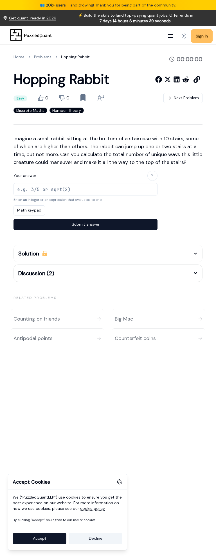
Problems (42, 56)
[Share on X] (167, 79)
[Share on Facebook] (158, 79)
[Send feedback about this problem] (100, 97)
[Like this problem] (40, 98)
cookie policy (92, 508)
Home (19, 56)
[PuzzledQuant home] (32, 34)
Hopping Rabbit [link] (75, 56)
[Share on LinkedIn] (176, 79)
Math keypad (29, 210)
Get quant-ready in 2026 (32, 18)
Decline (95, 538)
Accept (39, 538)
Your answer (25, 175)
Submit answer (86, 224)
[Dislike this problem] (61, 98)
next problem (186, 97)
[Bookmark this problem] (82, 97)
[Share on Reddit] (185, 79)
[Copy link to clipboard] (196, 79)
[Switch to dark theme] (184, 36)
